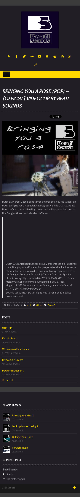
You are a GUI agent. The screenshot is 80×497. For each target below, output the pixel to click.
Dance (50, 305)
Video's (39, 305)
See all (9, 380)
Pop (55, 305)
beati (29, 305)
